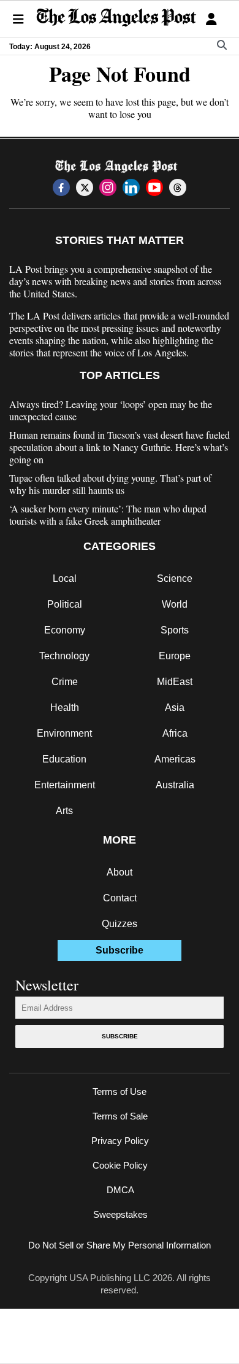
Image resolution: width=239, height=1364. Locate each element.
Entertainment (64, 785)
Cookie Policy (120, 1165)
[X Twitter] (84, 187)
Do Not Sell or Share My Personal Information (119, 1245)
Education (64, 759)
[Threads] (177, 187)
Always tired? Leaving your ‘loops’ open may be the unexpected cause (110, 410)
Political (64, 604)
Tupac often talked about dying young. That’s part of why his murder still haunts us (110, 484)
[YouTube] (154, 187)
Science (174, 578)
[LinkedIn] (131, 187)
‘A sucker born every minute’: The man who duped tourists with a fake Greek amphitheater (108, 515)
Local (65, 578)
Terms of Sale (120, 1116)
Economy (64, 630)
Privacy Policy (120, 1140)
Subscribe (120, 1036)
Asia (174, 707)
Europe (175, 656)
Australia (175, 785)
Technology (64, 656)
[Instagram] (107, 187)
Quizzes (119, 924)
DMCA (120, 1190)
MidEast (174, 681)
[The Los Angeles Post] (116, 19)
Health (64, 707)
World (175, 604)
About (119, 872)
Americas (174, 759)
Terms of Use (119, 1091)
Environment (64, 733)
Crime (64, 681)
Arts (64, 810)
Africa (175, 733)
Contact (120, 898)
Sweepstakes (120, 1214)
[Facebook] (61, 187)
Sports (175, 630)
